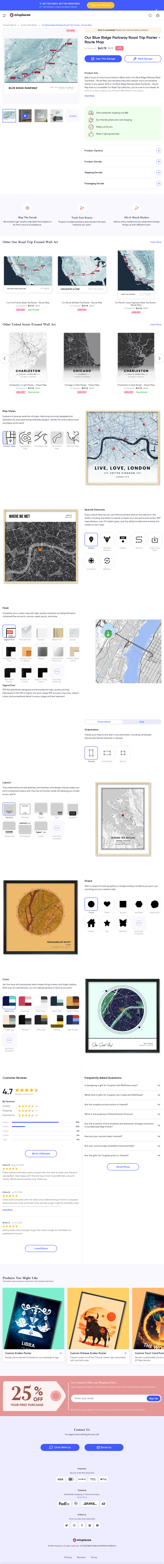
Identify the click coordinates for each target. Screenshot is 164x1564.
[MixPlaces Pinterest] (90, 1525)
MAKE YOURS (103, 5)
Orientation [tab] (104, 721)
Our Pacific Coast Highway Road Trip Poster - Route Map (136, 303)
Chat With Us (62, 1447)
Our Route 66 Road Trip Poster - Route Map (82, 302)
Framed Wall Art (9, 25)
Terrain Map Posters (29, 25)
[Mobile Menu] (4, 15)
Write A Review (41, 1153)
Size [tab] (142, 721)
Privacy (68, 1557)
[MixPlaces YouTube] (97, 1525)
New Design (145, 58)
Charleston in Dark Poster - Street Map (82, 385)
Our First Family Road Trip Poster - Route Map (28, 302)
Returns (81, 1557)
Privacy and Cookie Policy (111, 1410)
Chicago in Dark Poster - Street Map (28, 385)
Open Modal (25, 116)
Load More (41, 1248)
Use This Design (105, 58)
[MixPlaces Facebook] (82, 1525)
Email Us (106, 1447)
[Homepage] (20, 15)
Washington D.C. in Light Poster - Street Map (136, 385)
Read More (82, 1497)
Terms (94, 1557)
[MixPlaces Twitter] (67, 1525)
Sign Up (153, 1398)
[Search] (150, 15)
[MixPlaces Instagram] (74, 1525)
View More (89, 96)
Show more (123, 1166)
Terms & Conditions (136, 1410)
